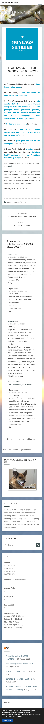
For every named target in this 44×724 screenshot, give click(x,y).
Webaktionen (26, 202)
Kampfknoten (10, 2)
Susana (11, 321)
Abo (8, 648)
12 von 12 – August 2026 (16, 671)
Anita (10, 254)
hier (9, 183)
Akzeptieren (7, 720)
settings (19, 716)
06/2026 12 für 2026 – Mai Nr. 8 (19, 679)
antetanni (8, 166)
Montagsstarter (13, 202)
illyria (30, 75)
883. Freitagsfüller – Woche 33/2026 (21, 664)
